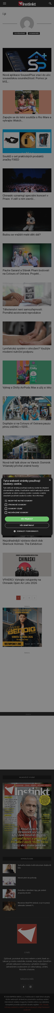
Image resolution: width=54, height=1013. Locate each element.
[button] (27, 531)
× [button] (50, 480)
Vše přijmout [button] (27, 519)
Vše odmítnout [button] (27, 525)
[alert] (27, 506)
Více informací (38, 496)
